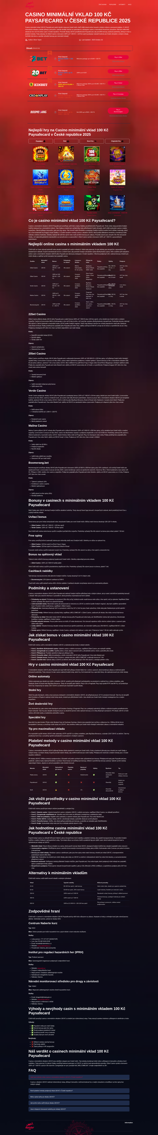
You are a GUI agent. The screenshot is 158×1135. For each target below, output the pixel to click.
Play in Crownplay (118, 94)
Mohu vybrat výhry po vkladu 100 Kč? (42, 1097)
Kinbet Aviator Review (118, 87)
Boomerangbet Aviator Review (118, 115)
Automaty (122, 4)
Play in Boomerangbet (118, 110)
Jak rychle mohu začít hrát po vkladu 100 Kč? (45, 1103)
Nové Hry (90, 141)
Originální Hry (116, 141)
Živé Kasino (102, 4)
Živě (64, 141)
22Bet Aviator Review (118, 61)
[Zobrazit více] (36, 48)
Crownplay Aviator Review (118, 98)
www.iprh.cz (41, 968)
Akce (129, 4)
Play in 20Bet (118, 71)
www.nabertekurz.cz (44, 945)
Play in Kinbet (118, 83)
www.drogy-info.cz (43, 999)
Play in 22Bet (118, 57)
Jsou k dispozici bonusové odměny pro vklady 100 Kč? (48, 1109)
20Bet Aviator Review (118, 75)
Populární (112, 4)
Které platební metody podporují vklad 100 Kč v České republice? (51, 1090)
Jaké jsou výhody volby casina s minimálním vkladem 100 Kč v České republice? (56, 1077)
